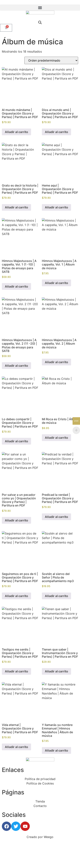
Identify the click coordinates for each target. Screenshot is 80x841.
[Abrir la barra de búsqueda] (40, 22)
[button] (40, 7)
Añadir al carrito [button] (16, 132)
